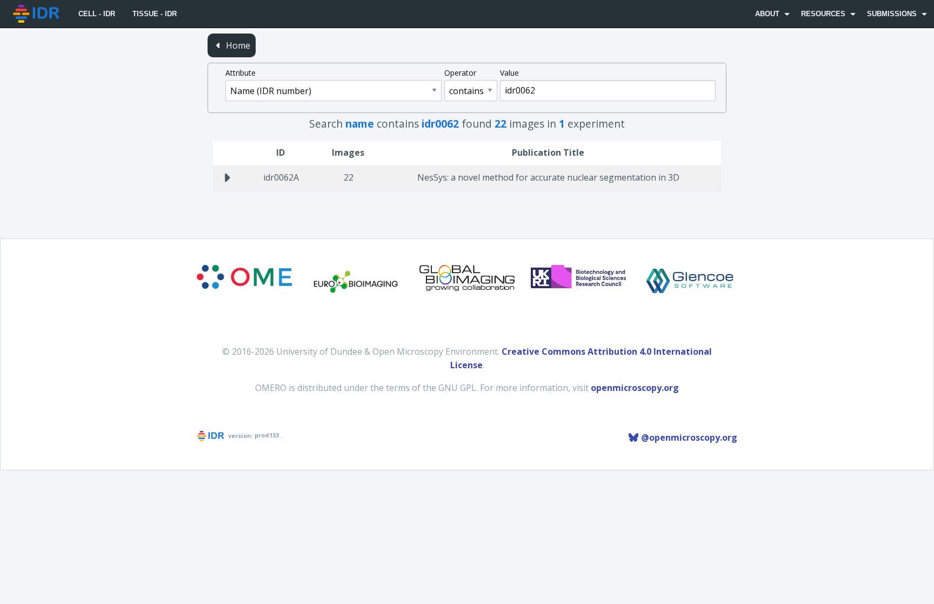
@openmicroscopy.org (688, 437)
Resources (823, 14)
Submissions (892, 14)
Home (237, 45)
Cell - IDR (96, 14)
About (767, 14)
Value (509, 73)
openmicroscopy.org (635, 388)
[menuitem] (37, 13)
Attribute (240, 73)
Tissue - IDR (154, 14)
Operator (460, 73)
